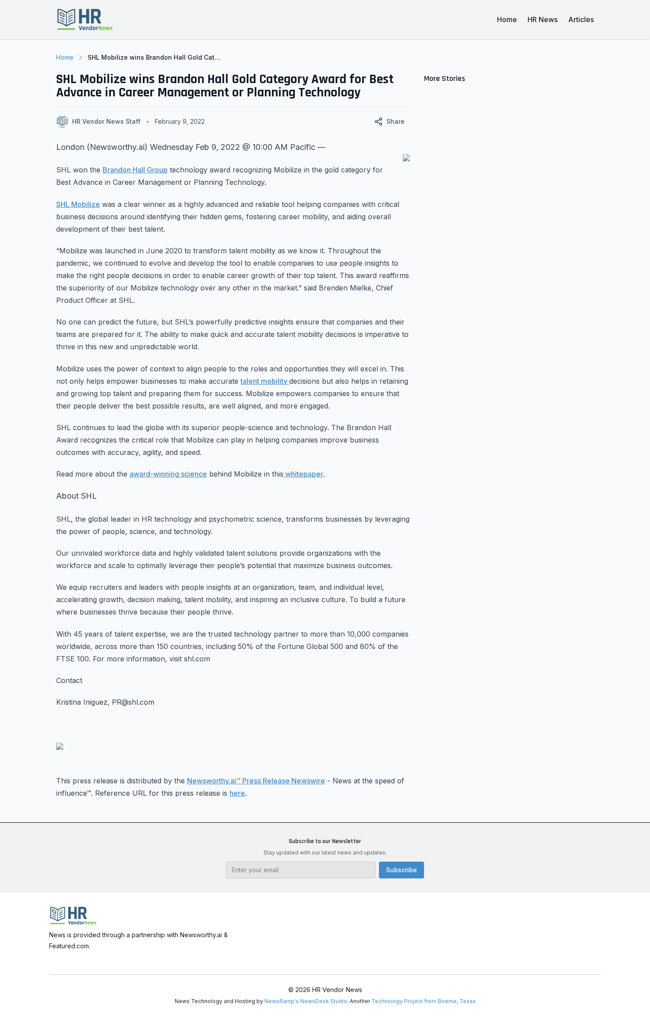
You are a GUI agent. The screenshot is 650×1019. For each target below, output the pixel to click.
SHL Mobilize (78, 204)
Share (395, 121)
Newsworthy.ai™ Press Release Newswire (256, 780)
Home (507, 19)
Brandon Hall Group (135, 169)
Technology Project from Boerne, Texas (423, 1001)
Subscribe (401, 870)
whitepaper (303, 473)
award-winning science (168, 473)
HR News (543, 19)
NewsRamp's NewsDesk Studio (305, 1001)
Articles (581, 19)
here (237, 793)
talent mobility (265, 381)
